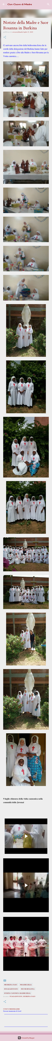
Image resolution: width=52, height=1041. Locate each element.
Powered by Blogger (27, 1038)
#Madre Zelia (26, 985)
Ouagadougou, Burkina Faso (22, 996)
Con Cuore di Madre (19, 4)
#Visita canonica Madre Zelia (17, 993)
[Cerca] (48, 4)
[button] (4, 37)
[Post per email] (4, 981)
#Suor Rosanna (28, 989)
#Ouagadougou (11, 989)
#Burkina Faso (10, 985)
